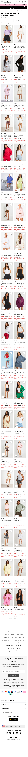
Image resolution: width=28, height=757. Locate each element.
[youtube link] (17, 733)
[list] (13, 5)
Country (13, 723)
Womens (6, 10)
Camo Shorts (5, 640)
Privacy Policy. (14, 686)
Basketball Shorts (8, 637)
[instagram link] (7, 733)
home (2, 10)
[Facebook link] (13, 733)
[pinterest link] (10, 733)
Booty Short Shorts (9, 634)
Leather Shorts (9, 642)
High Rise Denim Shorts (13, 648)
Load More (13, 624)
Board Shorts (18, 642)
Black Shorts (21, 640)
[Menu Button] (2, 2)
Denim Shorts (19, 634)
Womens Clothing (13, 10)
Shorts (19, 10)
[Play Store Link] (13, 719)
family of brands (13, 682)
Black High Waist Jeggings (13, 645)
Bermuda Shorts (19, 637)
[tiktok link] (20, 733)
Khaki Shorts (13, 640)
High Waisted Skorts (13, 651)
